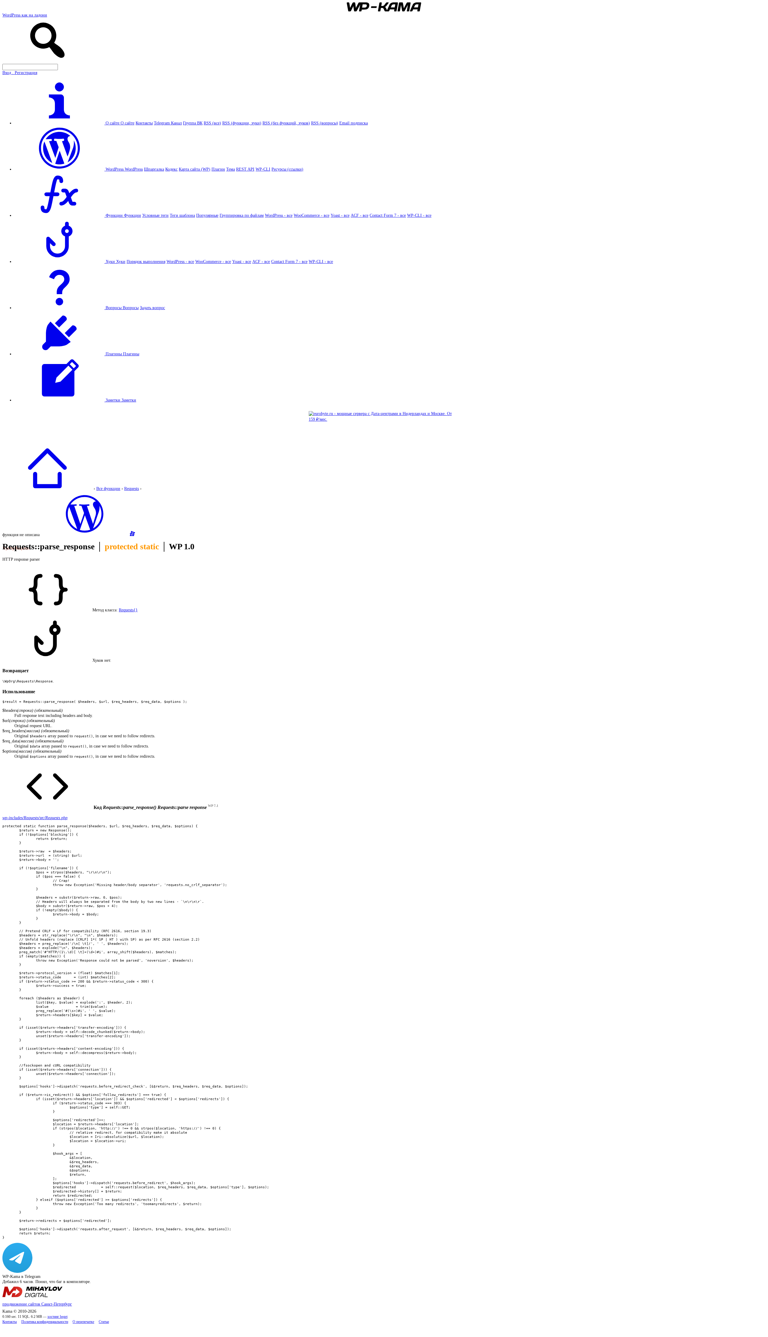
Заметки (129, 400)
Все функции (108, 488)
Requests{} (128, 609)
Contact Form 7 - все (388, 215)
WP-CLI (263, 169)
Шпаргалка (154, 169)
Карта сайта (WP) (194, 169)
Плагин (218, 169)
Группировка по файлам (242, 215)
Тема (230, 169)
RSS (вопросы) (324, 123)
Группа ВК (192, 123)
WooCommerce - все (311, 215)
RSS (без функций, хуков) (286, 123)
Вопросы (131, 307)
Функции (132, 215)
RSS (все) (212, 123)
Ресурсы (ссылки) (287, 169)
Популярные (207, 215)
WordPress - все (278, 215)
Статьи (104, 1322)
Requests (131, 488)
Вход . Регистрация (19, 72)
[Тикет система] (132, 534)
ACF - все (359, 215)
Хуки (120, 261)
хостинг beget (57, 1317)
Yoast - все (340, 215)
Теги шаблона (182, 215)
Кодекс (171, 169)
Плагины (131, 353)
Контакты (144, 123)
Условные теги (155, 215)
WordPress (134, 169)
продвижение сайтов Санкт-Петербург (37, 1304)
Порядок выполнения (146, 261)
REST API (245, 169)
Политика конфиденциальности (44, 1322)
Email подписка (353, 123)
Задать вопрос (152, 307)
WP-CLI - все (419, 215)
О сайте (127, 123)
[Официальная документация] (85, 534)
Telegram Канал (168, 123)
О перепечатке (83, 1322)
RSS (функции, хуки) (241, 123)
